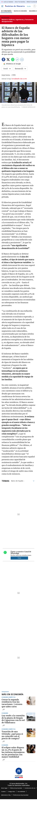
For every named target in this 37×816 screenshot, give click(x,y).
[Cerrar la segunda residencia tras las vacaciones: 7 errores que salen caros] (31, 701)
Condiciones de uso (29, 788)
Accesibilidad (21, 791)
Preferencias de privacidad (20, 795)
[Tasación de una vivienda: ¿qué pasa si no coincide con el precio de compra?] (31, 732)
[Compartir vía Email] (22, 60)
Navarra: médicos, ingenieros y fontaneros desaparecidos (18, 21)
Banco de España (17, 481)
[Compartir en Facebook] (3, 60)
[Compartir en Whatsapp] (13, 60)
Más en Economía (12, 694)
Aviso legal (4, 788)
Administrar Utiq (5, 795)
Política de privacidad (16, 788)
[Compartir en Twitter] (8, 60)
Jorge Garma (6, 75)
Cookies (3, 791)
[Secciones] (2, 6)
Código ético (11, 791)
